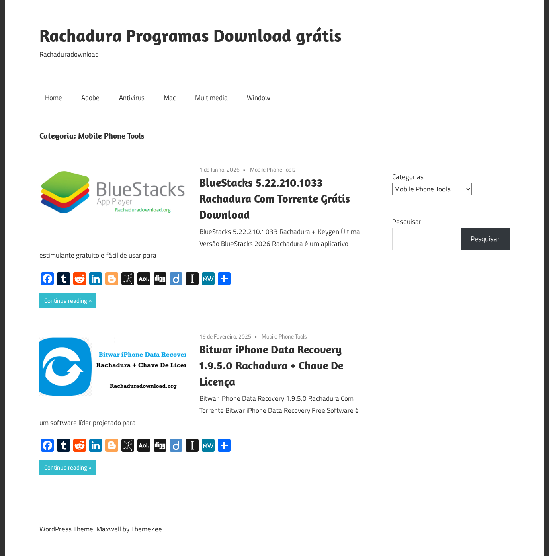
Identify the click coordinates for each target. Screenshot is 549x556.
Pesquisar (406, 221)
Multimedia (211, 97)
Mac (170, 97)
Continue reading (65, 300)
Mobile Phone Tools (272, 169)
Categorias (408, 177)
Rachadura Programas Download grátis (190, 35)
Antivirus (132, 97)
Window (258, 97)
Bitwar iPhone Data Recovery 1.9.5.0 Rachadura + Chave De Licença (271, 365)
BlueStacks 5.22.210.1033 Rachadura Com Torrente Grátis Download (274, 198)
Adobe (90, 97)
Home (53, 97)
